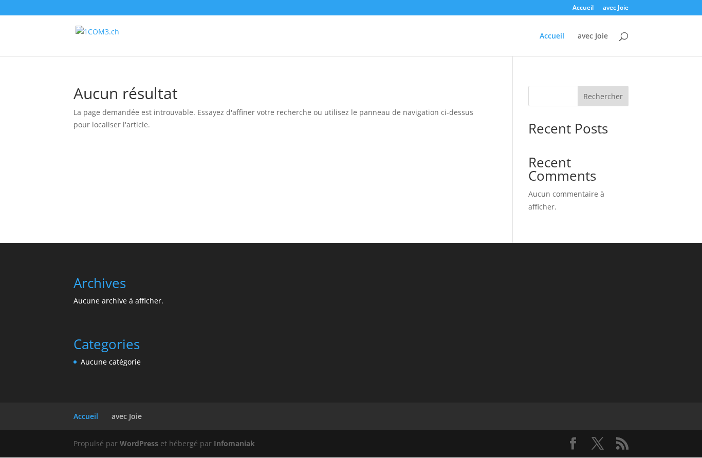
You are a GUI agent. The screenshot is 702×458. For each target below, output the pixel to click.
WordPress (139, 443)
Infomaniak (234, 443)
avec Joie (616, 8)
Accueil (583, 8)
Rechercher (603, 96)
